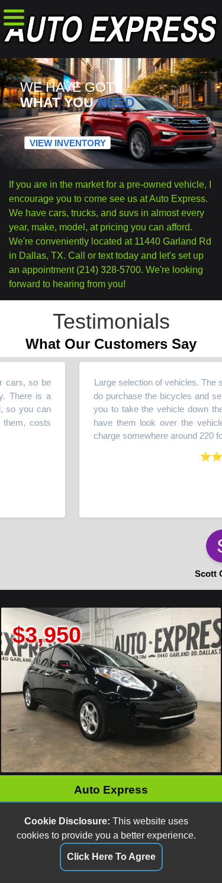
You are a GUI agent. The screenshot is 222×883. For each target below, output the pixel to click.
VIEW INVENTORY (68, 143)
